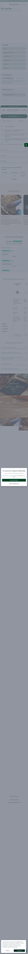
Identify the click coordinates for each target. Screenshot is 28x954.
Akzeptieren (19, 950)
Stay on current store (14, 483)
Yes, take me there (14, 480)
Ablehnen (8, 950)
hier (14, 947)
